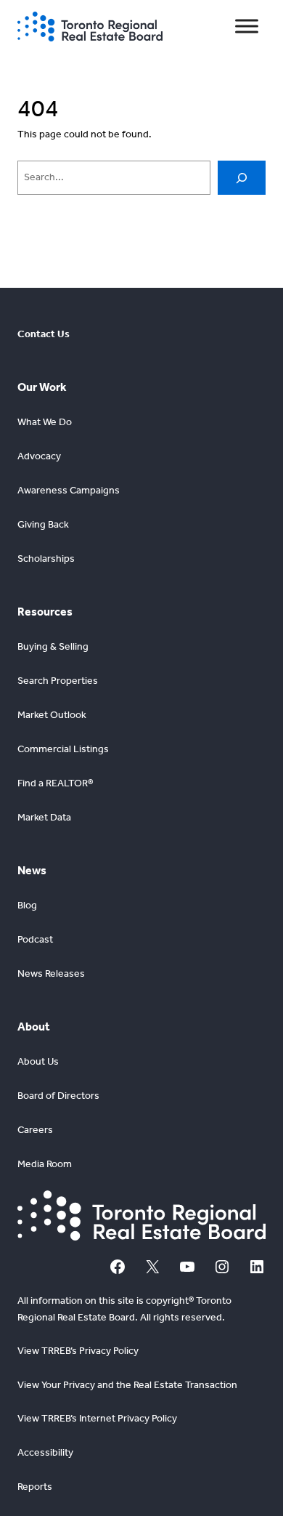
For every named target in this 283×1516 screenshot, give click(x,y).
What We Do (44, 422)
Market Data (44, 817)
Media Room (44, 1164)
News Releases (51, 973)
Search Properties (57, 680)
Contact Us (43, 334)
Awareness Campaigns (68, 490)
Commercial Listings (63, 749)
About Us (38, 1061)
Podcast (35, 939)
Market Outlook (51, 715)
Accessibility (45, 1452)
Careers (35, 1130)
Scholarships (46, 558)
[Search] (242, 178)
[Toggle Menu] (246, 26)
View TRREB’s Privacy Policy (78, 1350)
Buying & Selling (53, 646)
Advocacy (39, 456)
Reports (34, 1486)
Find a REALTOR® (55, 783)
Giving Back (43, 524)
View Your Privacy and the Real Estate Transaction (127, 1385)
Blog (27, 905)
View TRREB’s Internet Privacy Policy (97, 1418)
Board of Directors (58, 1095)
